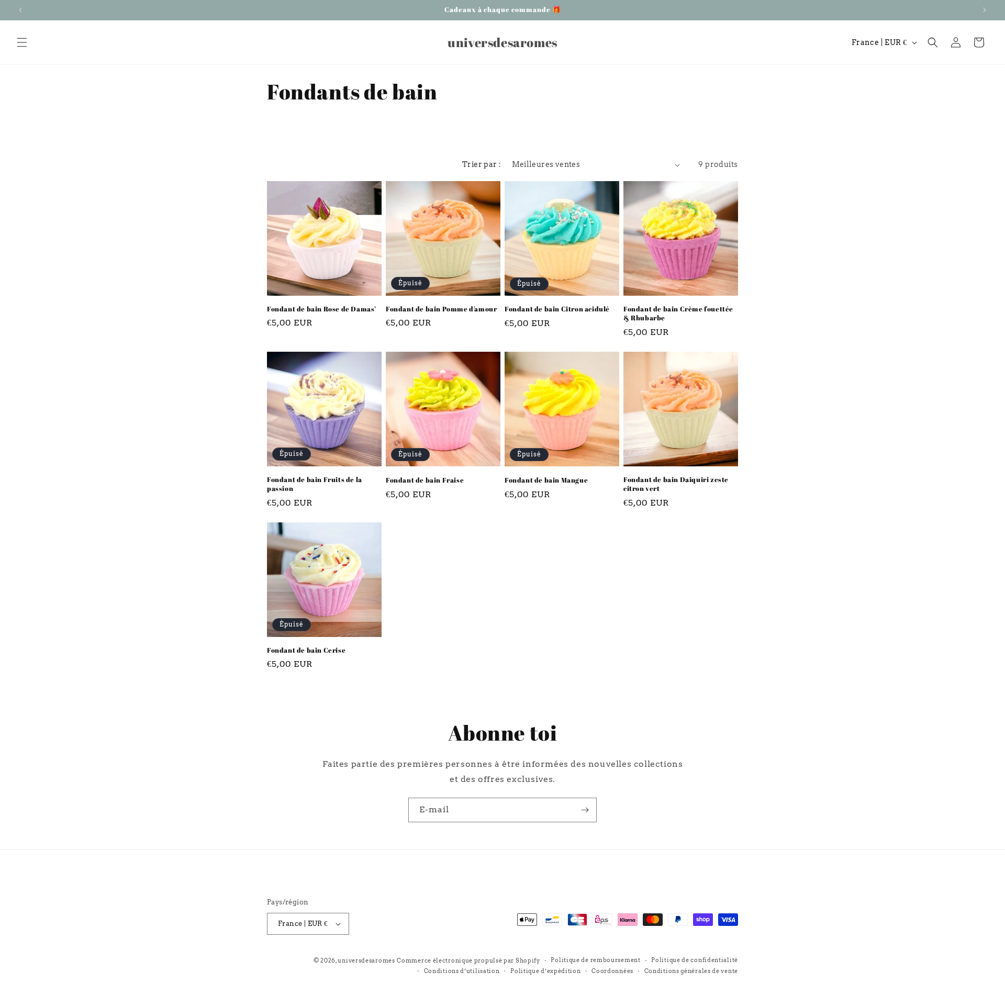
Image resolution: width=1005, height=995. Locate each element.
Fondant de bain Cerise (306, 650)
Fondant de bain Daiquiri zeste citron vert (676, 484)
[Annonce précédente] (20, 10)
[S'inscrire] (584, 810)
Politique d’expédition (545, 971)
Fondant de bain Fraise (425, 480)
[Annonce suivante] (984, 10)
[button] (22, 42)
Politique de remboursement (595, 960)
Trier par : (481, 164)
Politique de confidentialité (694, 960)
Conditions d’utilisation (462, 971)
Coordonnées (612, 971)
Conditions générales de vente (691, 971)
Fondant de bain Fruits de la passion (314, 484)
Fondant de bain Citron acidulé (557, 309)
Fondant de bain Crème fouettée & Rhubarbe (678, 313)
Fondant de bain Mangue (546, 480)
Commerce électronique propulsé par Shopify (468, 960)
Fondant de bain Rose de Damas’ (321, 309)
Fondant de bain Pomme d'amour (441, 309)
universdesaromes (366, 960)
